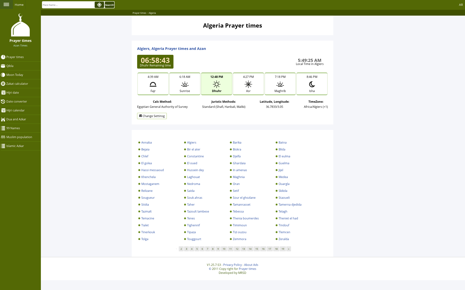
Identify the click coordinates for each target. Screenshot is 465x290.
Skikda (283, 191)
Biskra (237, 149)
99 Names (13, 128)
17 (269, 248)
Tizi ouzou (239, 232)
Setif (236, 191)
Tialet (145, 225)
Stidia (145, 205)
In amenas (240, 170)
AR (461, 5)
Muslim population (19, 137)
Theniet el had (288, 218)
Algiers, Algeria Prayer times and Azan (171, 48)
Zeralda (284, 239)
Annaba (146, 142)
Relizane (147, 191)
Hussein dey (195, 170)
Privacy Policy (232, 265)
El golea (146, 163)
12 (237, 248)
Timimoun (240, 225)
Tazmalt (146, 211)
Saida (191, 191)
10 (224, 248)
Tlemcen (284, 232)
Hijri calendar (15, 110)
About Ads (251, 265)
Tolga (144, 239)
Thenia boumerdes (246, 218)
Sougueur (148, 198)
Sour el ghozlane (244, 198)
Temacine (147, 218)
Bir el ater (193, 149)
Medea (283, 177)
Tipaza (191, 232)
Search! (109, 5)
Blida (282, 149)
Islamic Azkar (15, 146)
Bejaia (145, 149)
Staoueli (284, 198)
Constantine (195, 156)
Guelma (284, 163)
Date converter (16, 101)
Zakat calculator (17, 84)
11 (230, 248)
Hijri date (12, 93)
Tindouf (284, 225)
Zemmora (239, 239)
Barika (237, 142)
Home (19, 5)
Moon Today (14, 75)
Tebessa (238, 211)
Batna (283, 142)
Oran (236, 184)
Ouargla (284, 184)
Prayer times (15, 57)
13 (243, 248)
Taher (191, 205)
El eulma (284, 156)
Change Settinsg (153, 116)
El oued (192, 163)
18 (276, 248)
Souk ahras (194, 198)
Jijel (281, 170)
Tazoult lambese (198, 211)
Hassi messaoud (152, 170)
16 (263, 248)
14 (250, 248)
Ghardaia (239, 163)
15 (256, 248)
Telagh (283, 211)
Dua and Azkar (16, 119)
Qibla (9, 66)
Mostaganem (150, 184)
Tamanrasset (241, 205)
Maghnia (239, 177)
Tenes (191, 218)
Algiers (191, 142)
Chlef (144, 156)
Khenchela (148, 177)
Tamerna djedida (290, 205)
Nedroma (193, 184)
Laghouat (193, 177)
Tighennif (193, 225)
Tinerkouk (148, 232)
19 (283, 248)
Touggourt (194, 239)
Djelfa (237, 156)
